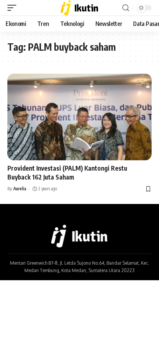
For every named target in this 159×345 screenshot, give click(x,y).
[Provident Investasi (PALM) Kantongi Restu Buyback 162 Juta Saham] (79, 117)
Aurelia (19, 188)
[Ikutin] (79, 8)
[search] (126, 8)
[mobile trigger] (13, 8)
